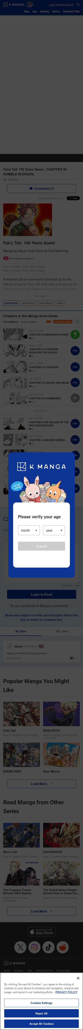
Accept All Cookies (41, 1024)
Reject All (41, 1013)
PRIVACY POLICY (66, 992)
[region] (41, 1001)
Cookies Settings (41, 1003)
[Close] (78, 978)
